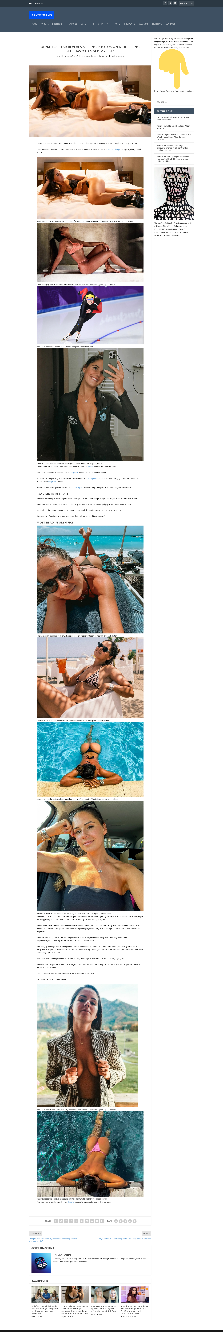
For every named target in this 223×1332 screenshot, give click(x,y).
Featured (72, 24)
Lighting (157, 24)
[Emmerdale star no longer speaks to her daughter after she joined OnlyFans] (105, 1294)
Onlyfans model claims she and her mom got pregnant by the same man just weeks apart (44, 1310)
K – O (100, 24)
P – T (109, 24)
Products (129, 24)
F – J (92, 24)
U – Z (117, 24)
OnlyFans (52, 481)
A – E (83, 24)
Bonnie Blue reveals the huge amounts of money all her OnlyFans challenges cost (173, 147)
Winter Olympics (115, 149)
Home (34, 24)
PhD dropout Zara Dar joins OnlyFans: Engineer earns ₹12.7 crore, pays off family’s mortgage (134, 1310)
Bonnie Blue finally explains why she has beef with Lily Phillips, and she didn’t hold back (173, 158)
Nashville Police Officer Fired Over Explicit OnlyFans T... (67, 3)
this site (71, 1202)
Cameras (143, 24)
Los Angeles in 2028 (94, 478)
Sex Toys (170, 24)
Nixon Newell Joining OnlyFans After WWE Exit (173, 127)
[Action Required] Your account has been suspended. (173, 118)
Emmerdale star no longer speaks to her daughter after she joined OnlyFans (104, 1308)
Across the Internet (52, 24)
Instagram (79, 487)
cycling (90, 466)
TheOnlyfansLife (72, 56)
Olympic (74, 472)
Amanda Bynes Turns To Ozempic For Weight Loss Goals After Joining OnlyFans (174, 136)
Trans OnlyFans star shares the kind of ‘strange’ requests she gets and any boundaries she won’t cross (74, 1310)
